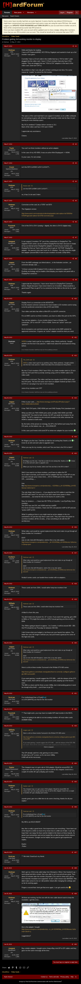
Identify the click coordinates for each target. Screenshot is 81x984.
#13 (75, 398)
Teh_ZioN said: (27, 360)
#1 (76, 46)
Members (30, 12)
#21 (75, 693)
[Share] (73, 46)
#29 (75, 893)
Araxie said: (26, 186)
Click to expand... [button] (49, 747)
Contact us (44, 977)
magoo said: (27, 730)
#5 (76, 200)
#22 (75, 709)
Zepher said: (27, 786)
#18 (75, 583)
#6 (76, 222)
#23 (75, 726)
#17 (75, 553)
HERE (24, 341)
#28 (75, 868)
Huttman (6, 42)
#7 (76, 237)
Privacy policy (64, 977)
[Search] (77, 12)
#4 (76, 181)
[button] (23, 12)
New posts (18, 12)
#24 (75, 763)
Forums (7, 12)
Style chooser (8, 977)
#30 (75, 944)
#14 (75, 436)
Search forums (14, 16)
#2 (76, 144)
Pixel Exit (28, 981)
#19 (75, 599)
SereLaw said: (27, 811)
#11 (76, 337)
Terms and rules (54, 977)
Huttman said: (27, 458)
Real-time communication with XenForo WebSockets (46, 981)
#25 (75, 781)
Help (72, 977)
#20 (75, 643)
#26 (75, 807)
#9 (76, 279)
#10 (75, 298)
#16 (75, 527)
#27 (75, 852)
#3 (76, 163)
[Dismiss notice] (77, 21)
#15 (75, 453)
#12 (75, 355)
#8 (76, 258)
